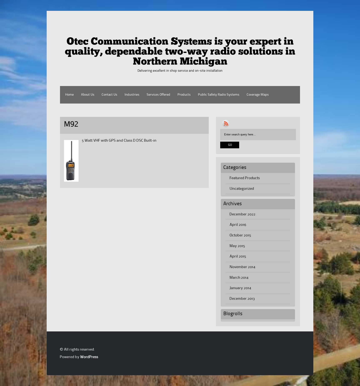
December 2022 (242, 214)
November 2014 (242, 267)
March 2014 (239, 277)
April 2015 (238, 256)
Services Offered (158, 94)
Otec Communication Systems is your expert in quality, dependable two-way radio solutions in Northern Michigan (180, 52)
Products (184, 94)
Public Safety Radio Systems (218, 94)
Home (69, 94)
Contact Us (109, 94)
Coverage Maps (258, 94)
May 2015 (237, 246)
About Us (87, 94)
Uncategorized (242, 188)
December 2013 (242, 298)
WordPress (89, 357)
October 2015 (240, 235)
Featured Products (245, 178)
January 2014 (240, 288)
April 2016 (238, 224)
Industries (132, 94)
